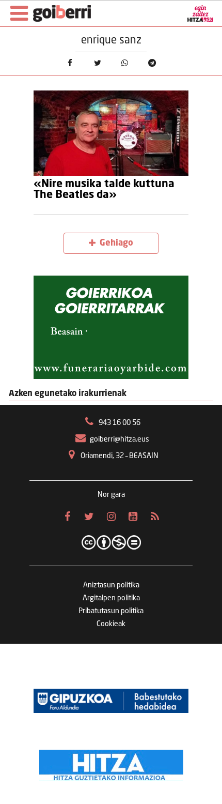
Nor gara (111, 494)
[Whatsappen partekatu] (124, 62)
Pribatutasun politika (111, 611)
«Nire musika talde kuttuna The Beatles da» (104, 190)
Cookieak (111, 624)
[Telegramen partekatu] (152, 62)
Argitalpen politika (111, 598)
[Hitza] (111, 762)
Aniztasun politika (111, 585)
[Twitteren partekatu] (97, 62)
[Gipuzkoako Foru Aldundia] (111, 700)
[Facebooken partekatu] (70, 62)
